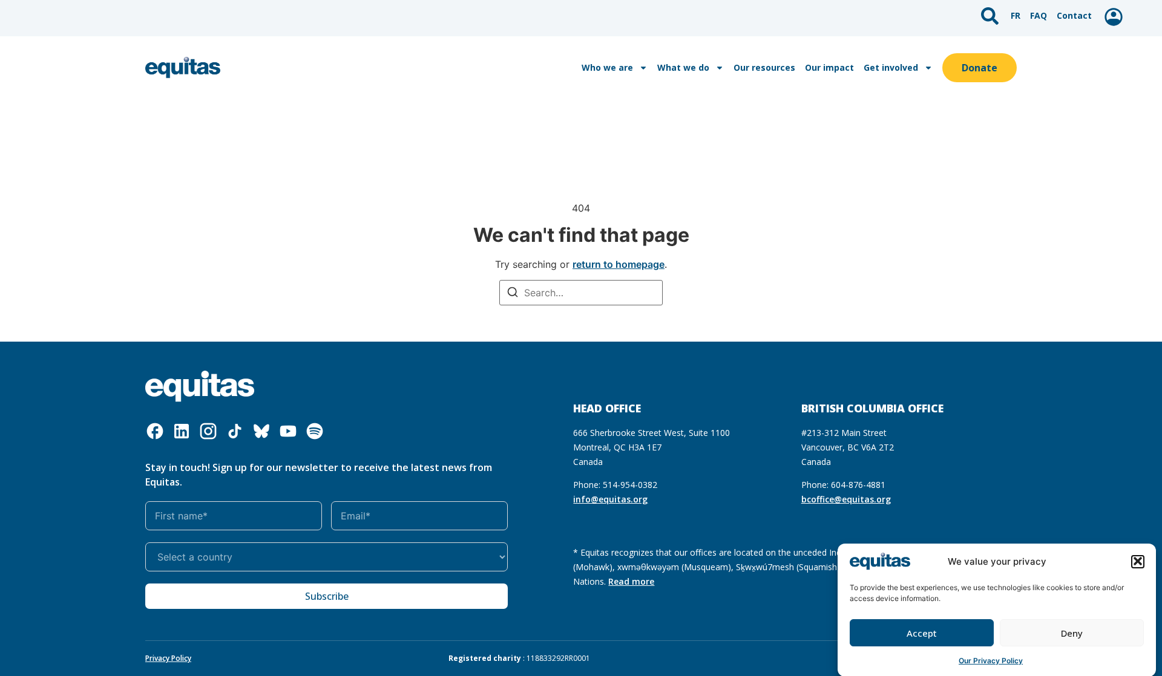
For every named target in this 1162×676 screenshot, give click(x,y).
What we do (683, 67)
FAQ (1038, 15)
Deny (1072, 633)
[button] (1138, 561)
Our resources (764, 67)
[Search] (512, 293)
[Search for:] (581, 292)
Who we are (607, 67)
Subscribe (327, 596)
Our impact (829, 67)
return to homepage (619, 264)
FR (1015, 15)
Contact (1074, 15)
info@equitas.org (610, 499)
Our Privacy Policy (991, 660)
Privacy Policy (168, 658)
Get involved (891, 67)
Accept (922, 633)
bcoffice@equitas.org (846, 499)
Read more (631, 581)
